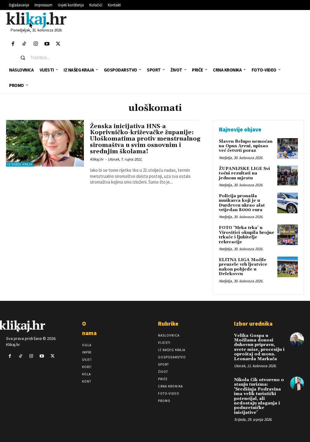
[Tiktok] (24, 44)
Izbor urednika (253, 323)
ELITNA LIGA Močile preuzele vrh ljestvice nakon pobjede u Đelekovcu (243, 267)
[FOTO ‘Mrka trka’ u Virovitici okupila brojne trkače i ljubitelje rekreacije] (287, 234)
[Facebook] (13, 44)
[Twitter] (58, 44)
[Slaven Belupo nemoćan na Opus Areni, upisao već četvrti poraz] (287, 148)
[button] (41, 57)
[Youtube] (47, 44)
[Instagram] (35, 44)
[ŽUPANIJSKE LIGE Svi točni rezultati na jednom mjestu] (287, 175)
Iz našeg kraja (19, 164)
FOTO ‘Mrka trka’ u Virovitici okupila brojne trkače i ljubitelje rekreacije (246, 234)
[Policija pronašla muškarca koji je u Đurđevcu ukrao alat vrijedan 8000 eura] (287, 203)
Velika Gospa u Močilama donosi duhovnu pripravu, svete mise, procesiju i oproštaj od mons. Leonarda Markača (259, 347)
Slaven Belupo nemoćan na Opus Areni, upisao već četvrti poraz (245, 146)
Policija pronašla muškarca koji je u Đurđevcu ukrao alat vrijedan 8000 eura (242, 203)
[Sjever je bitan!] (36, 20)
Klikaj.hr (97, 159)
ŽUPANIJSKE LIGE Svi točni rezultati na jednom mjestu (244, 173)
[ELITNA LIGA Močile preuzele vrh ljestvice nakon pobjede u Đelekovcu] (287, 267)
